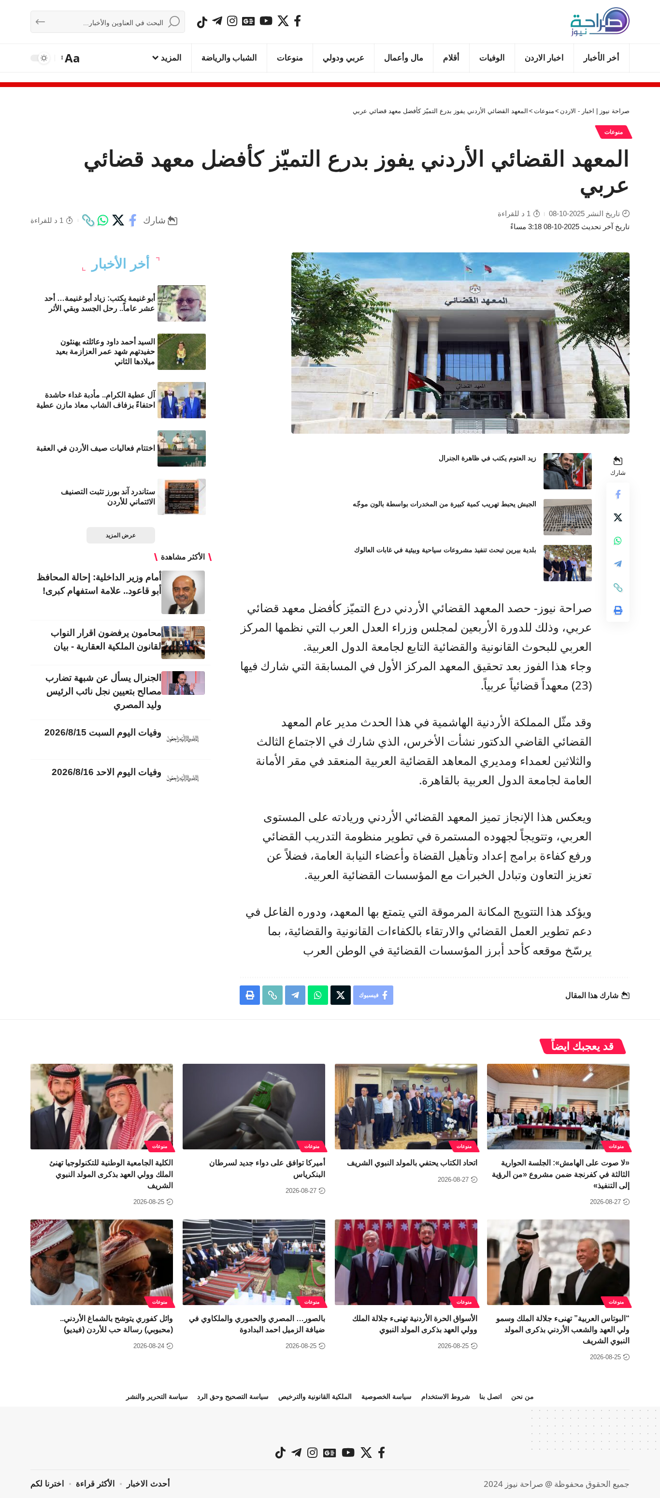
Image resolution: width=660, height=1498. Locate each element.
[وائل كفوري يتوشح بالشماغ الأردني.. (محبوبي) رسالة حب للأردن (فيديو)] (101, 1262)
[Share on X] (118, 220)
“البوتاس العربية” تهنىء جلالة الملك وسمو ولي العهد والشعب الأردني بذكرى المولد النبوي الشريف (563, 1329)
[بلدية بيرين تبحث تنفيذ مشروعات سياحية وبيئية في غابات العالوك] (568, 563)
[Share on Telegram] (618, 564)
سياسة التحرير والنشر (157, 1396)
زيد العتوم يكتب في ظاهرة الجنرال (487, 458)
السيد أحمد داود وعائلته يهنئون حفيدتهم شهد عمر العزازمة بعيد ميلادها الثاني (105, 352)
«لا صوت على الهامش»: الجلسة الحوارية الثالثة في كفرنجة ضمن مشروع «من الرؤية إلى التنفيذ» (561, 1174)
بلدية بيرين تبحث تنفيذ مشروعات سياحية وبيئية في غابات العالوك (445, 550)
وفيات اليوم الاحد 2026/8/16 (106, 772)
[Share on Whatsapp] (103, 220)
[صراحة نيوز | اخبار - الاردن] (600, 21)
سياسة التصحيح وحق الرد (233, 1396)
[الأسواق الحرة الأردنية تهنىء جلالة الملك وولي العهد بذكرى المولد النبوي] (406, 1262)
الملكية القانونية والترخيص (315, 1396)
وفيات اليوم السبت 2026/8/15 (102, 732)
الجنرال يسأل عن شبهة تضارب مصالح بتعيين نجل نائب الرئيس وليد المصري (103, 691)
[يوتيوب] (266, 20)
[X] (283, 20)
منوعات (613, 132)
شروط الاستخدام (445, 1396)
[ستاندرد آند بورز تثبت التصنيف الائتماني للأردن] (182, 497)
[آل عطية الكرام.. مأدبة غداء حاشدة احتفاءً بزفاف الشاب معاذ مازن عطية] (182, 400)
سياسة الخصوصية (386, 1396)
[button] (71, 58)
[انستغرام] (232, 20)
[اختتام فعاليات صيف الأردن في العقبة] (182, 448)
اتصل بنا (490, 1396)
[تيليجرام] (217, 20)
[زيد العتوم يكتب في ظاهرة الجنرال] (568, 471)
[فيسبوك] (297, 20)
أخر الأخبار (121, 264)
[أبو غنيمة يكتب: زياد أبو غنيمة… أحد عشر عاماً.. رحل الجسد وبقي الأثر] (182, 303)
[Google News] (248, 20)
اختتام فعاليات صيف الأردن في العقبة (95, 448)
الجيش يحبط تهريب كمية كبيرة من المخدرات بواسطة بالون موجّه (444, 504)
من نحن (522, 1396)
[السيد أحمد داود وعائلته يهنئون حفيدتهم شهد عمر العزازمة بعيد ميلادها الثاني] (182, 352)
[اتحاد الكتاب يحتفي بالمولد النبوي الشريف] (406, 1106)
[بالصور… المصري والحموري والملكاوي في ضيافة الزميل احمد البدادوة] (254, 1262)
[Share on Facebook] (133, 220)
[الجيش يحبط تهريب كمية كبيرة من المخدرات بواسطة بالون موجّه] (568, 517)
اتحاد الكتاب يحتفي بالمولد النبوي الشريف (412, 1163)
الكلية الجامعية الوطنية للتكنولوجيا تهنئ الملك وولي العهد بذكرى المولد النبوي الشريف (111, 1174)
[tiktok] (202, 22)
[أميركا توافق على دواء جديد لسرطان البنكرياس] (254, 1106)
